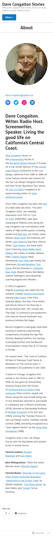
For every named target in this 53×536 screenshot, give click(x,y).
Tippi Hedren (19, 245)
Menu (10, 17)
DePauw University (17, 412)
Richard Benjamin (26, 264)
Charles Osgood (19, 256)
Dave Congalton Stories (23, 4)
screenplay (19, 289)
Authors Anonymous (34, 293)
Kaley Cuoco (20, 297)
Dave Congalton (13, 155)
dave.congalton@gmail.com (19, 95)
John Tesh (23, 260)
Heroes (26, 488)
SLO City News (16, 189)
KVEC (11, 218)
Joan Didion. (26, 455)
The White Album (33, 484)
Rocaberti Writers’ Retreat (23, 163)
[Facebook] (7, 102)
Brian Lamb (20, 237)
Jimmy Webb (28, 249)
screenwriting (17, 159)
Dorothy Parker (29, 466)
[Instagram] (24, 102)
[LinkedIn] (32, 102)
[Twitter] (16, 102)
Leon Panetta (19, 241)
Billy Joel (22, 234)
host (45, 203)
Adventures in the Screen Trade (22, 480)
